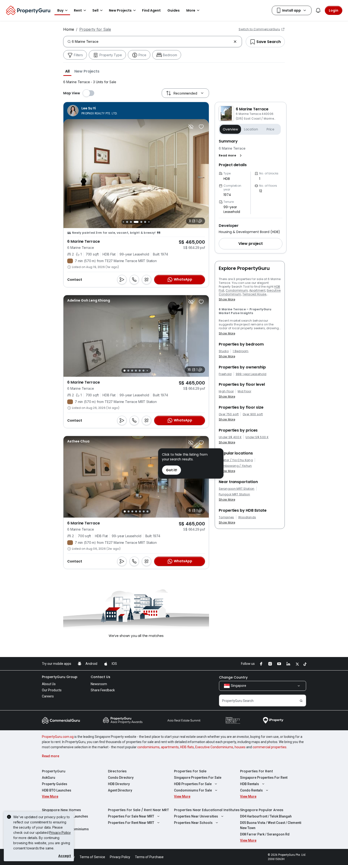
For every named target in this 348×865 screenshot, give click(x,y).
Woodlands (247, 517)
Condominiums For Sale (193, 790)
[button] (67, 71)
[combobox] (152, 41)
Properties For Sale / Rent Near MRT (138, 810)
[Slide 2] (123, 221)
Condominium (237, 290)
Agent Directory (120, 790)
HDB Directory (119, 784)
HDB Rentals (249, 784)
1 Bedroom (241, 351)
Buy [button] (60, 10)
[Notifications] (318, 10)
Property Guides (54, 784)
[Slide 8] (148, 221)
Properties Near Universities (196, 816)
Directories (117, 771)
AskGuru (48, 777)
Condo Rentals (251, 790)
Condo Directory (121, 777)
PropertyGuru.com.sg (58, 737)
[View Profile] (92, 110)
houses (240, 747)
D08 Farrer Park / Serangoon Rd (265, 834)
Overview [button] (230, 129)
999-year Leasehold (251, 374)
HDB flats (187, 747)
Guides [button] (173, 10)
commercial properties (269, 747)
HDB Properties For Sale (193, 784)
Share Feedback (103, 690)
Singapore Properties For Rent (263, 777)
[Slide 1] (124, 371)
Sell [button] (95, 10)
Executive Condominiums (214, 747)
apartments (170, 747)
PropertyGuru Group (59, 677)
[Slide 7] (145, 222)
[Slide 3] (127, 222)
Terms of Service (92, 857)
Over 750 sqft (229, 414)
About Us (49, 684)
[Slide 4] (131, 222)
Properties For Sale (190, 771)
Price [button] (270, 129)
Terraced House (254, 294)
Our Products (52, 690)
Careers (48, 696)
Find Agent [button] (151, 10)
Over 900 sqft (253, 414)
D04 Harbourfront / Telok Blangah (266, 816)
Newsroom (99, 684)
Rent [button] (78, 10)
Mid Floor (244, 391)
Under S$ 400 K (230, 437)
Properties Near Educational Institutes (207, 810)
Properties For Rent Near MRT (131, 823)
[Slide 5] (136, 222)
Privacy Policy (60, 832)
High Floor (226, 391)
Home (68, 29)
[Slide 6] (141, 222)
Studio (224, 351)
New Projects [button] (120, 10)
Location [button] (251, 129)
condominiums (148, 747)
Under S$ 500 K (256, 437)
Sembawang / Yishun (235, 466)
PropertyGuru (53, 771)
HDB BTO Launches (56, 790)
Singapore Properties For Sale (197, 777)
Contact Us (100, 677)
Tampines (226, 517)
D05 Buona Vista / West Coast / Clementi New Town (270, 825)
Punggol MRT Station (234, 494)
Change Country (233, 677)
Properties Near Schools (193, 823)
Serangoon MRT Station (236, 489)
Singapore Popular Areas (261, 810)
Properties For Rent (256, 771)
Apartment (257, 290)
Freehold (225, 374)
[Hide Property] (191, 126)
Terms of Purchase (149, 857)
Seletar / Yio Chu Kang (236, 460)
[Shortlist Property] (201, 126)
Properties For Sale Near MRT (131, 816)
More (190, 10)
